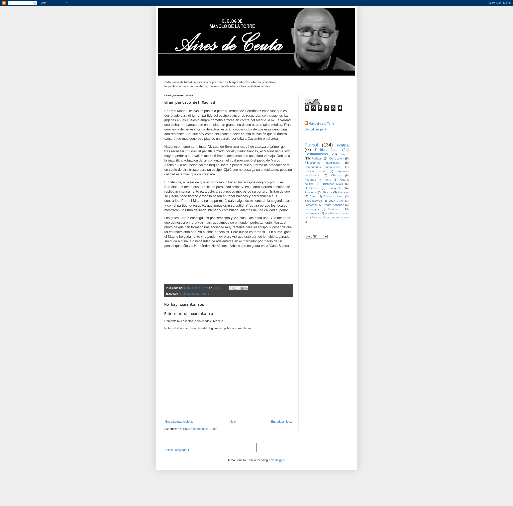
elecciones (311, 188)
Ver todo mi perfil (315, 129)
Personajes (312, 209)
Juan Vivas (336, 200)
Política (343, 145)
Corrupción (336, 158)
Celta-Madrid (341, 217)
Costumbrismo (316, 154)
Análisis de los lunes (337, 213)
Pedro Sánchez (334, 204)
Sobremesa (312, 213)
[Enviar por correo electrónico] (231, 288)
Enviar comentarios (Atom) (200, 428)
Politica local (326, 150)
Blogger (280, 460)
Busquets (335, 188)
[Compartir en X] (239, 288)
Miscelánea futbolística (322, 162)
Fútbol (311, 144)
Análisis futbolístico (319, 217)
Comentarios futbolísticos (322, 167)
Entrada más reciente (179, 421)
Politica (316, 158)
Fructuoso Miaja (332, 183)
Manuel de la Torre (321, 123)
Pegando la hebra (318, 179)
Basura (327, 192)
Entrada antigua (281, 421)
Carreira (343, 192)
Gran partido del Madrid (194, 293)
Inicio (232, 421)
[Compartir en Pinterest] (246, 288)
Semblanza (335, 209)
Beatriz (344, 154)
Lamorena (311, 204)
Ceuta (313, 196)
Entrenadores (313, 200)
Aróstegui (311, 192)
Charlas (336, 175)
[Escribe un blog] (235, 288)
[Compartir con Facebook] (242, 288)
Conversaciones (333, 196)
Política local (315, 171)
